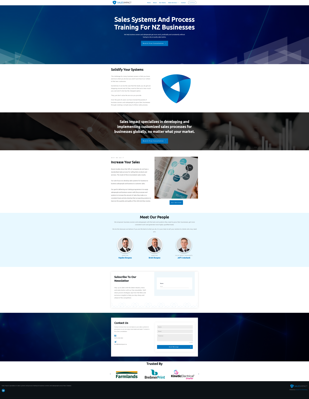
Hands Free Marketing (301, 389)
